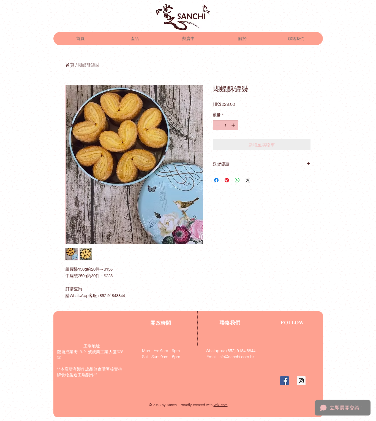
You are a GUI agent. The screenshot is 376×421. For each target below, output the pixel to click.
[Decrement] (217, 125)
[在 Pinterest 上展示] (227, 180)
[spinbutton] (225, 125)
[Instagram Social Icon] (301, 380)
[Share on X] (247, 180)
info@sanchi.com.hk (237, 356)
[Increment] (233, 125)
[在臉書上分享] (216, 180)
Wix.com (221, 405)
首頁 (70, 65)
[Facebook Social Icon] (284, 380)
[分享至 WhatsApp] (237, 180)
